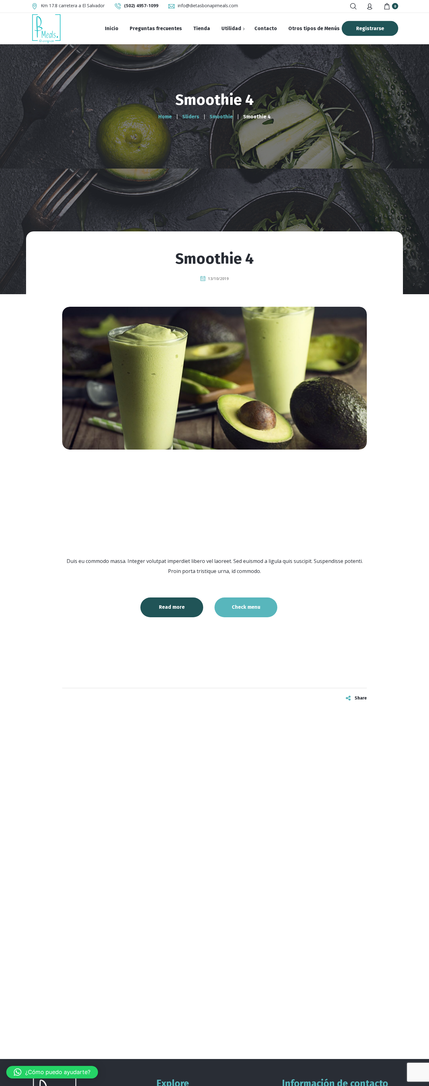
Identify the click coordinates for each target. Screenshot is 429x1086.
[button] (52, 1072)
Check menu (246, 607)
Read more (172, 607)
